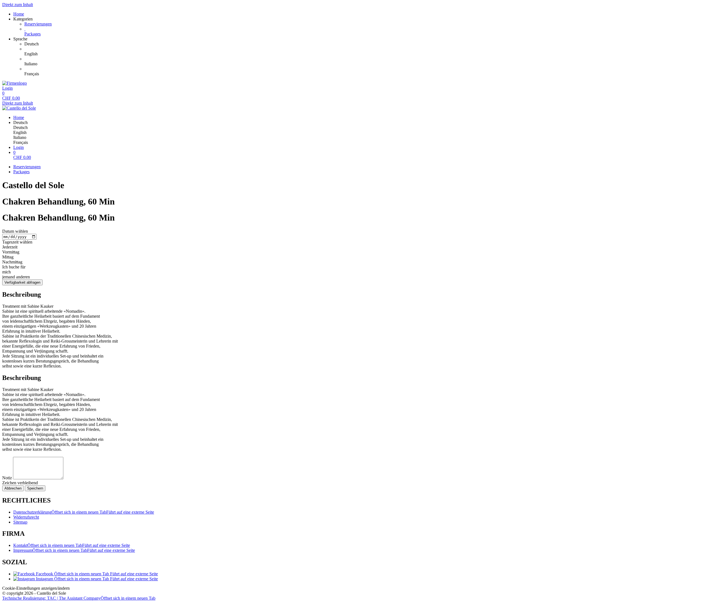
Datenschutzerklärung (83, 512)
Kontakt (71, 545)
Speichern (35, 488)
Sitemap (20, 522)
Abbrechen (13, 488)
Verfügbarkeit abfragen (22, 282)
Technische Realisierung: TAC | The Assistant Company (78, 598)
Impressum (74, 550)
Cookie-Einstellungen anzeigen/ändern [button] (36, 588)
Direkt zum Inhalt (17, 4)
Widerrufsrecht (26, 517)
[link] (365, 44)
